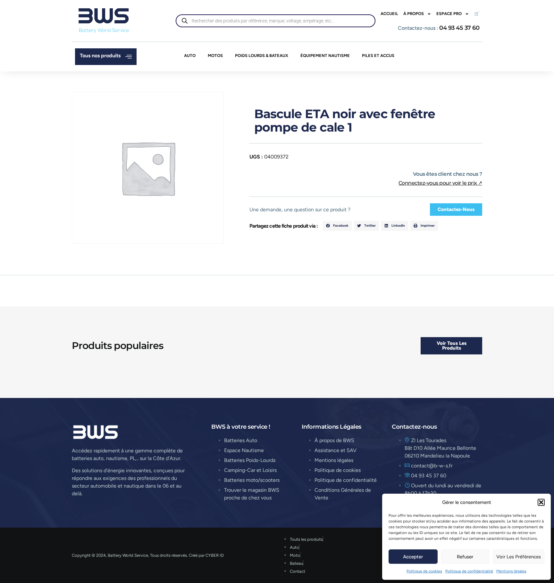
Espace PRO (449, 13)
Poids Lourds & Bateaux (261, 55)
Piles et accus (378, 55)
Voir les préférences (518, 557)
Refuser (465, 557)
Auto (190, 55)
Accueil (389, 13)
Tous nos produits (100, 56)
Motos (215, 55)
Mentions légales (511, 571)
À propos (413, 13)
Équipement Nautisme (325, 55)
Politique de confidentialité (469, 571)
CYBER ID (215, 555)
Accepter (413, 557)
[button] (541, 502)
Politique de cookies (424, 571)
